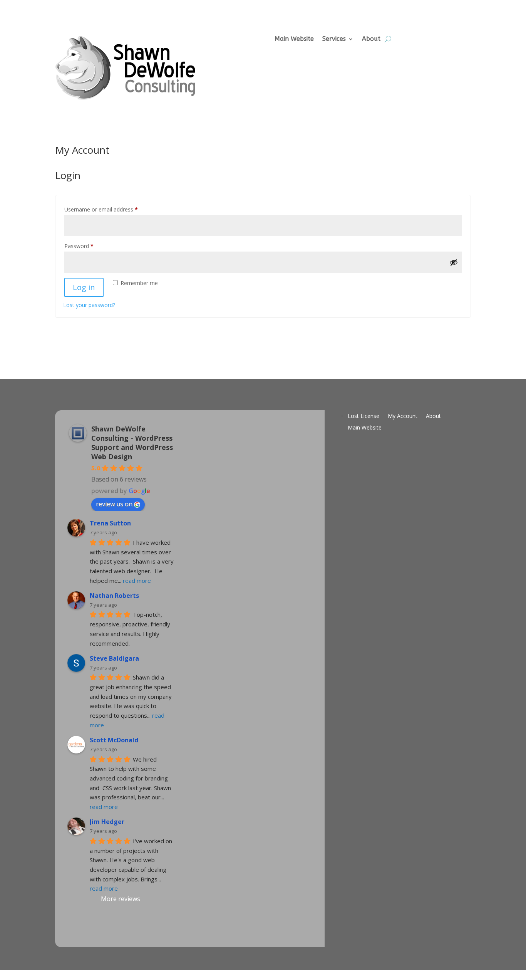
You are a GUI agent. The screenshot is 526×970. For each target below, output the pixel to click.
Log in (84, 287)
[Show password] (453, 262)
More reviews (120, 898)
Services (334, 38)
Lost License (363, 416)
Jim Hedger (107, 821)
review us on (114, 504)
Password (89, 246)
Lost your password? (89, 305)
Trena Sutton (110, 523)
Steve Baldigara (114, 658)
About (371, 38)
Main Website (294, 38)
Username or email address (111, 209)
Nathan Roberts (114, 595)
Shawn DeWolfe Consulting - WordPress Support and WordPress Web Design (132, 442)
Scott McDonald (114, 740)
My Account (402, 416)
